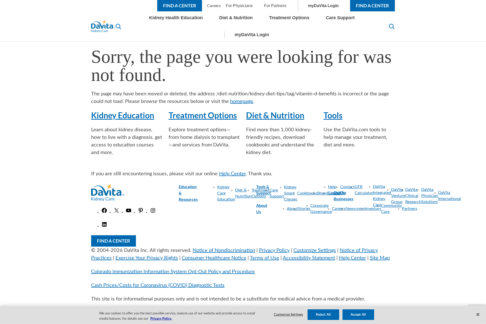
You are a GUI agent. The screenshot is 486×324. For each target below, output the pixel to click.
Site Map (380, 258)
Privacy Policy (274, 250)
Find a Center (179, 5)
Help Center (232, 173)
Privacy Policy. (161, 318)
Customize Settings (314, 250)
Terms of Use (264, 258)
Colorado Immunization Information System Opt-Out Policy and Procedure (173, 271)
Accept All (358, 314)
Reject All (323, 314)
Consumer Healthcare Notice (214, 258)
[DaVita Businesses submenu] (358, 196)
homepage (241, 101)
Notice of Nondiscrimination (224, 250)
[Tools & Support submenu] (294, 190)
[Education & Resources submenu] (202, 193)
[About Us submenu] (272, 209)
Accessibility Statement (309, 258)
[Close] (477, 314)
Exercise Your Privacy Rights (146, 258)
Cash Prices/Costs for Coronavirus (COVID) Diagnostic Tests (158, 285)
